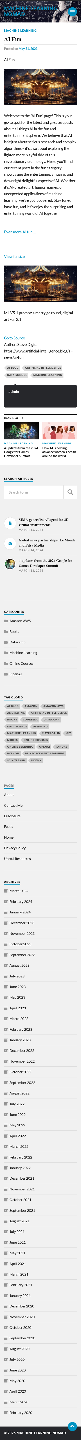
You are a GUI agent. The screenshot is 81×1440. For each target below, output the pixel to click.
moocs (12, 740)
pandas (61, 747)
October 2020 (20, 1327)
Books (14, 631)
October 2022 (20, 1072)
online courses (36, 740)
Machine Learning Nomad (41, 1433)
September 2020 (22, 1338)
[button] (40, 256)
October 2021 (20, 1199)
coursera (30, 719)
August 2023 (19, 965)
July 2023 (17, 976)
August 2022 (19, 1093)
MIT (68, 733)
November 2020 (22, 1317)
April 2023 (17, 1008)
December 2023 (21, 923)
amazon (31, 706)
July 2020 (17, 1359)
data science (17, 375)
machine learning (47, 375)
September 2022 (22, 1082)
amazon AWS (53, 706)
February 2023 (20, 1029)
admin (14, 392)
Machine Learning (20, 30)
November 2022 (22, 1061)
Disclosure (12, 816)
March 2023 (18, 1018)
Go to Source (14, 338)
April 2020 (17, 1391)
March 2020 (18, 1402)
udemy (36, 760)
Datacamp (17, 642)
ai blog (13, 368)
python (13, 753)
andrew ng (16, 713)
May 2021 (17, 1253)
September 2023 (22, 955)
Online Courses (21, 663)
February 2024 (20, 901)
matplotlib (51, 733)
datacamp (51, 719)
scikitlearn (16, 760)
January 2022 (20, 1167)
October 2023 (20, 944)
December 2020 (21, 1306)
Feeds (8, 826)
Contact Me (13, 805)
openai (44, 747)
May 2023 (17, 997)
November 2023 (22, 933)
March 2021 (18, 1274)
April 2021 (17, 1263)
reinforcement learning (44, 753)
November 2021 (22, 1189)
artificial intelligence (43, 368)
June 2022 (17, 1114)
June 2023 (17, 986)
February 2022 (20, 1157)
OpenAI (15, 674)
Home (9, 837)
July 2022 (17, 1104)
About (9, 794)
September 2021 (22, 1210)
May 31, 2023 (28, 49)
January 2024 (20, 912)
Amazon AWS (20, 620)
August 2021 (19, 1221)
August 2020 (19, 1349)
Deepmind (40, 726)
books (12, 719)
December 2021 (21, 1178)
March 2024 (18, 890)
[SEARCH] (70, 492)
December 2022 (21, 1050)
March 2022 (18, 1146)
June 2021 (17, 1242)
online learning (20, 747)
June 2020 (17, 1370)
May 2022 (17, 1125)
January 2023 (20, 1040)
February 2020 (20, 1412)
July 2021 (17, 1231)
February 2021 (20, 1285)
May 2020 (17, 1380)
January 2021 (20, 1295)
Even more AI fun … (20, 232)
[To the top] (72, 1426)
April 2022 (17, 1136)
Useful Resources (17, 858)
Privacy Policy (15, 848)
